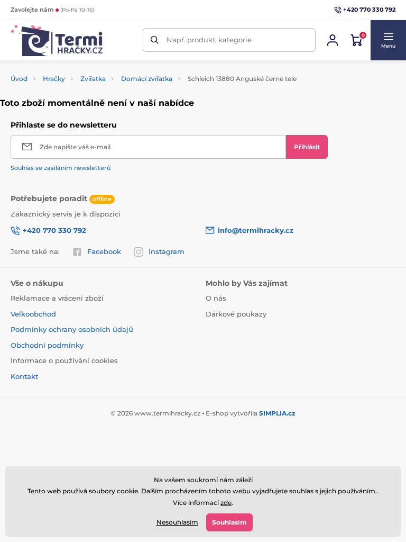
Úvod (19, 79)
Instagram (166, 251)
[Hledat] (155, 40)
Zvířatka (93, 79)
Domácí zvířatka (146, 79)
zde (226, 503)
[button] (388, 40)
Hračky (54, 79)
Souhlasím (229, 522)
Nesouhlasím (177, 522)
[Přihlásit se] (332, 40)
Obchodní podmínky (47, 345)
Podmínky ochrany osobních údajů (72, 329)
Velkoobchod (33, 314)
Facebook (104, 251)
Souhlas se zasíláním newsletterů (60, 167)
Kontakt (24, 376)
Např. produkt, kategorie (209, 39)
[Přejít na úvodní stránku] (57, 40)
